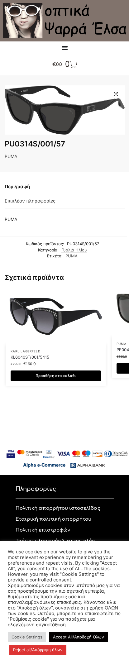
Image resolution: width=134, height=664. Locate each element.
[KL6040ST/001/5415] (56, 316)
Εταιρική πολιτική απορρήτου (53, 519)
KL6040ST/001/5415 (30, 357)
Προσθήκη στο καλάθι (56, 375)
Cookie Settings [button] (27, 636)
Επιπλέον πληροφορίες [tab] (30, 201)
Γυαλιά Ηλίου (74, 249)
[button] (116, 94)
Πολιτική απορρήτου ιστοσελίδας (58, 508)
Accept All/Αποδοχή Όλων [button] (78, 636)
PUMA (71, 255)
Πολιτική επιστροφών (43, 530)
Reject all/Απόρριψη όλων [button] (38, 649)
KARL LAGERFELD (26, 351)
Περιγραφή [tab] (17, 186)
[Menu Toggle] (65, 48)
